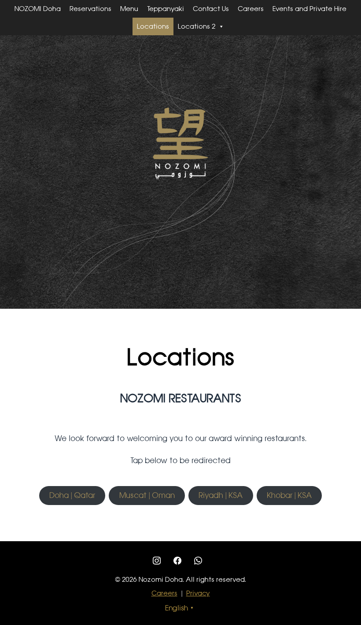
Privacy (198, 593)
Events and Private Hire (309, 9)
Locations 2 (196, 26)
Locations (153, 26)
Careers (251, 9)
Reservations (90, 9)
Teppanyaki (165, 9)
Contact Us (211, 9)
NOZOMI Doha (38, 9)
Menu (129, 9)
